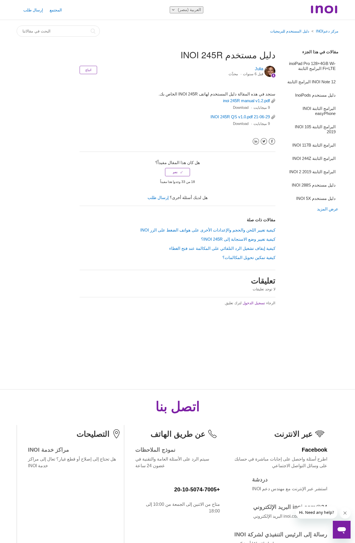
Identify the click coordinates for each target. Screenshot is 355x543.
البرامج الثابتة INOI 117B (314, 145)
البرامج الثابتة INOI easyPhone (319, 111)
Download (240, 107)
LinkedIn (255, 141)
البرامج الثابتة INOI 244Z (314, 158)
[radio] (177, 172)
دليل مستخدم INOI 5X (316, 198)
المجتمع (56, 10)
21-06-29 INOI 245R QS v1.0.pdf (240, 116)
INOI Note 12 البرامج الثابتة (311, 81)
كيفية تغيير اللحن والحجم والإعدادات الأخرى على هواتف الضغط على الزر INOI (207, 230)
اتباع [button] (88, 70)
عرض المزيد (327, 209)
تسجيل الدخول (254, 303)
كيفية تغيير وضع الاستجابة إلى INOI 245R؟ (238, 239)
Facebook (271, 141)
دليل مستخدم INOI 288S (314, 185)
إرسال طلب (33, 10)
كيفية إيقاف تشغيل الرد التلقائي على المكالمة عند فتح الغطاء (222, 248)
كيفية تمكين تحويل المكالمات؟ (248, 257)
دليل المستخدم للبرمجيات (289, 31)
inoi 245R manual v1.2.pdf (246, 100)
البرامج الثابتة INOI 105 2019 (315, 129)
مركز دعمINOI (327, 31)
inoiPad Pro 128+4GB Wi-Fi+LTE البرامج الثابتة (312, 66)
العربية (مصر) (189, 9)
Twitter (263, 141)
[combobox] (58, 31)
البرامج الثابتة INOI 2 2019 (312, 171)
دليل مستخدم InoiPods (315, 95)
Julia (259, 68)
